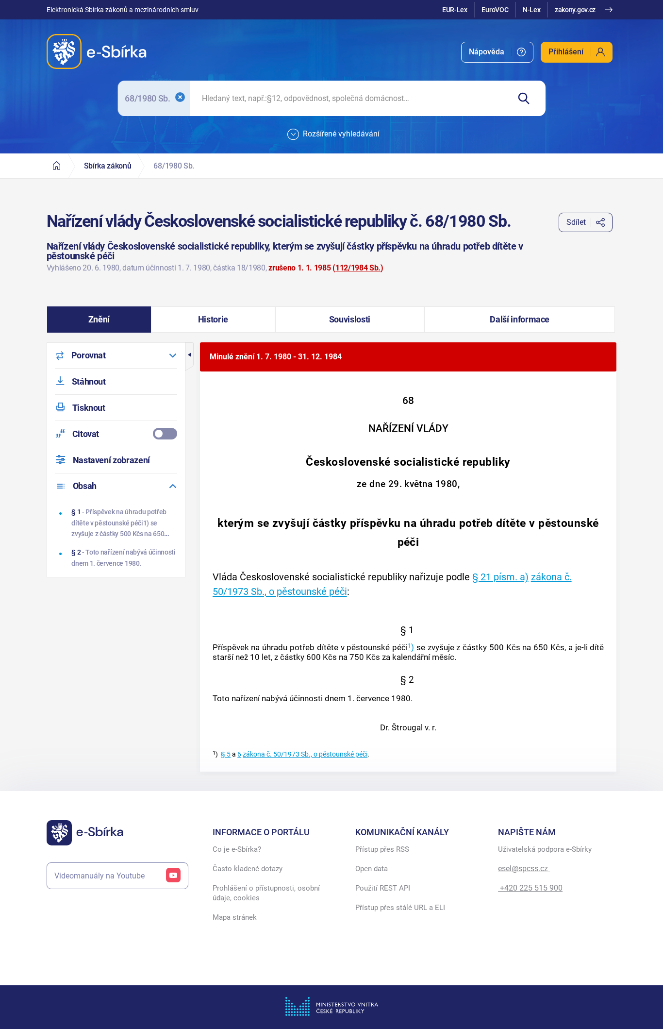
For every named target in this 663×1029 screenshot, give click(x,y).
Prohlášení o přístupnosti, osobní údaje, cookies (266, 893)
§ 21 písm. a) (500, 577)
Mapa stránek (235, 917)
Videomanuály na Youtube (99, 875)
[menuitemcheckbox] (116, 434)
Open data (371, 868)
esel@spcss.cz (524, 868)
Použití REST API (382, 888)
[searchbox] (349, 98)
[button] (99, 319)
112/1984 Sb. (358, 267)
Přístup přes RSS (382, 849)
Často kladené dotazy (247, 868)
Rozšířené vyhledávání (341, 133)
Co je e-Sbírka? (237, 849)
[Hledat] (528, 98)
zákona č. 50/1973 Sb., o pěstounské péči (305, 754)
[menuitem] (497, 52)
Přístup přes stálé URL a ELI (400, 907)
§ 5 (226, 754)
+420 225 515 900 (530, 888)
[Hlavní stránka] (57, 165)
